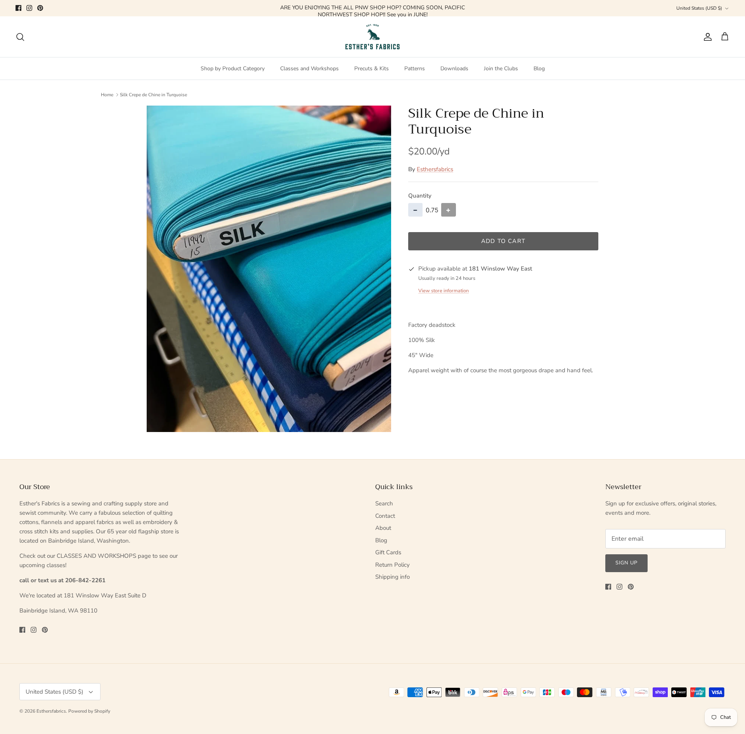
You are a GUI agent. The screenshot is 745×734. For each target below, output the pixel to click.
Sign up (626, 562)
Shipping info (392, 577)
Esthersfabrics (435, 169)
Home (107, 95)
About (383, 528)
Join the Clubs (501, 68)
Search (384, 503)
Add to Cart (503, 241)
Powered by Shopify (89, 711)
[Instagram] (29, 8)
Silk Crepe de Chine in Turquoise (153, 95)
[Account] (706, 37)
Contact (385, 516)
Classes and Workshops (309, 68)
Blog (539, 68)
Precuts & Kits (371, 68)
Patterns (414, 68)
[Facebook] (18, 8)
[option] (269, 269)
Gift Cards (388, 552)
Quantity (419, 196)
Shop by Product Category (233, 68)
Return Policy (392, 565)
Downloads (454, 68)
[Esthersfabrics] (372, 37)
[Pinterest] (40, 8)
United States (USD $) (699, 8)
